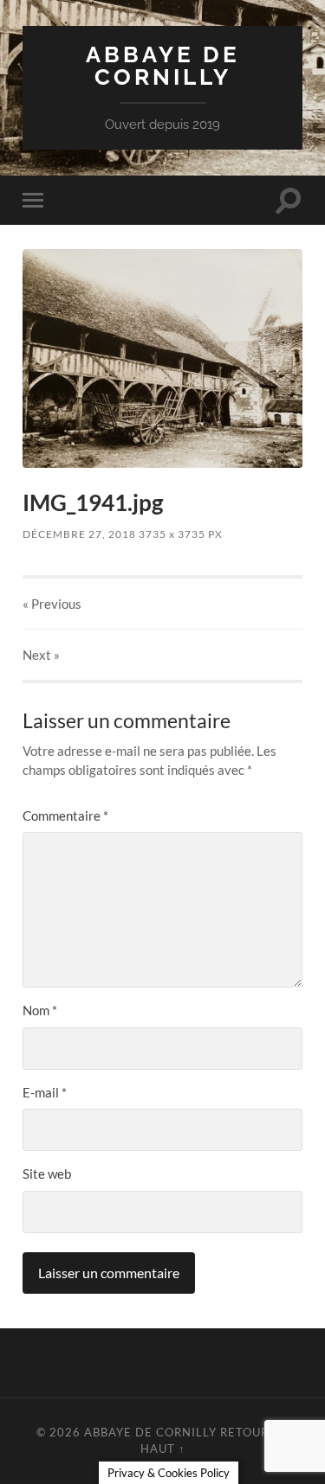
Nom (40, 1010)
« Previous (52, 603)
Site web (47, 1173)
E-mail (45, 1092)
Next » (41, 654)
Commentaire (65, 815)
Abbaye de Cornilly (163, 65)
